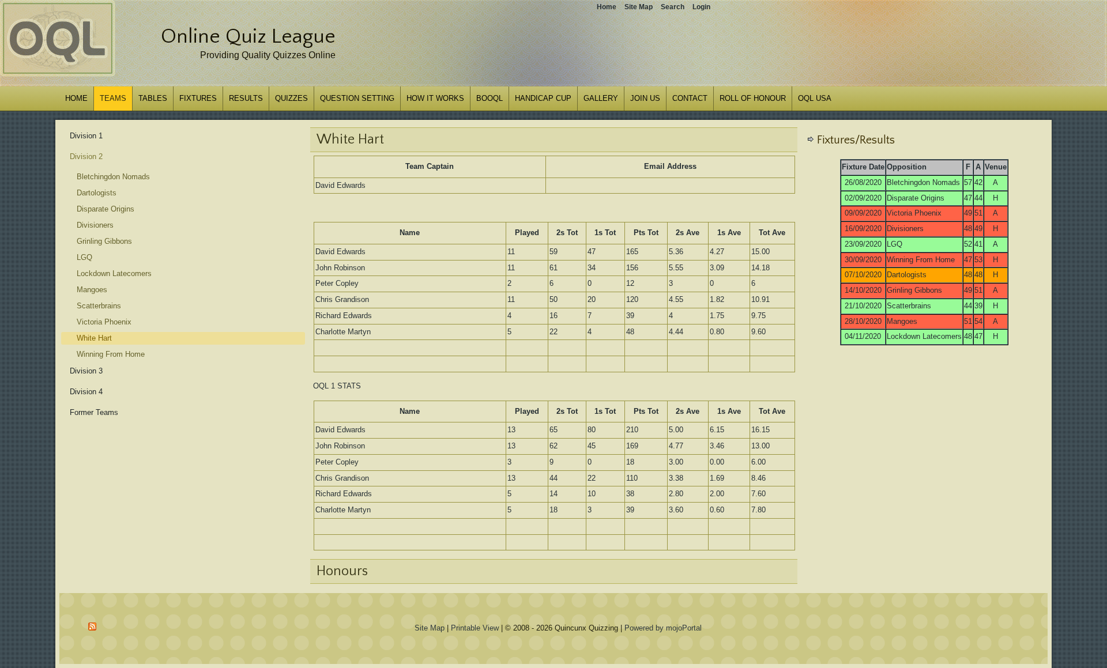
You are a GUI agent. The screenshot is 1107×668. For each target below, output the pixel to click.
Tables (152, 98)
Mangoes (92, 289)
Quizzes (291, 98)
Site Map (430, 628)
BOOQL (489, 98)
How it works (435, 98)
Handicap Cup (543, 98)
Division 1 (86, 135)
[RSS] (92, 626)
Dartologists (96, 192)
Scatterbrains (99, 305)
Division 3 (86, 371)
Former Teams (94, 412)
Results (246, 98)
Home (76, 98)
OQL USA (814, 98)
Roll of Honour (753, 98)
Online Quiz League (248, 36)
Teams (113, 98)
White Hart (94, 338)
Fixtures (198, 98)
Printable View (475, 628)
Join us (645, 98)
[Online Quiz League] (57, 74)
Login (701, 7)
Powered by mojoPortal (663, 628)
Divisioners (95, 225)
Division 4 (86, 391)
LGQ (84, 257)
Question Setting (357, 98)
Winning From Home (111, 354)
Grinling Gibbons (104, 241)
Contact (689, 98)
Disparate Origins (105, 209)
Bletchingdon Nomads (113, 176)
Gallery (600, 98)
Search (672, 7)
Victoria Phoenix (104, 322)
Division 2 (86, 156)
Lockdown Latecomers (114, 273)
